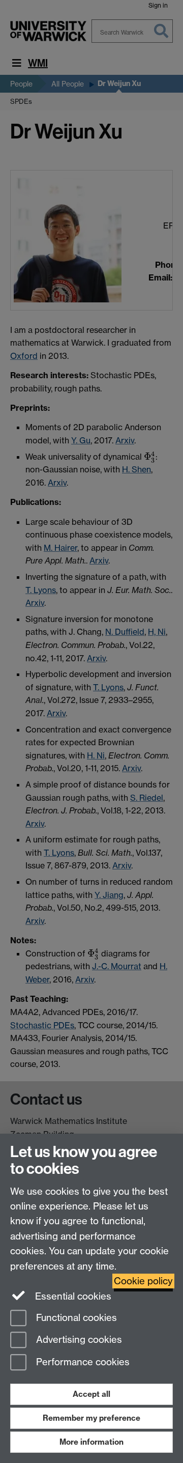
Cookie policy (143, 1281)
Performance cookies (82, 1362)
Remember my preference (91, 1418)
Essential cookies (72, 1296)
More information (91, 1442)
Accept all (91, 1394)
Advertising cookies (78, 1340)
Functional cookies (75, 1318)
